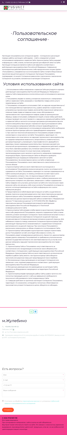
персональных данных (31, 401)
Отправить (8, 410)
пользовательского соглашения (23, 403)
